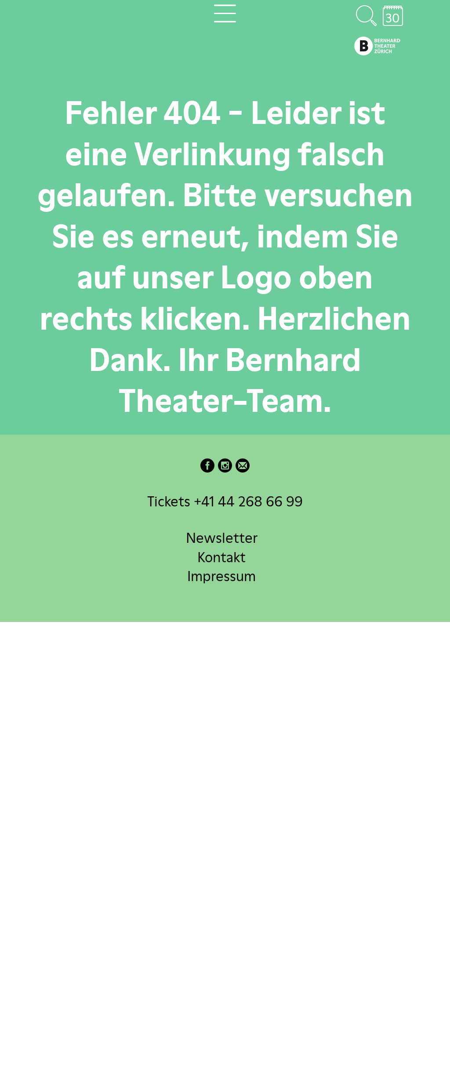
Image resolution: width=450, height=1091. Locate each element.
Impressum (221, 575)
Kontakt (221, 556)
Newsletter (222, 537)
